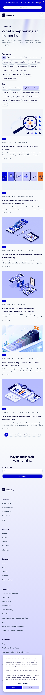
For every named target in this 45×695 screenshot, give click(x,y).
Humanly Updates (30, 100)
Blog (4, 66)
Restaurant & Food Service (12, 74)
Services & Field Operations (13, 626)
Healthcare (7, 62)
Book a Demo (7, 580)
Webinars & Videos (15, 58)
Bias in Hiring (33, 96)
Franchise (5, 597)
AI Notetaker (7, 512)
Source (4, 533)
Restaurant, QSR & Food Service (15, 618)
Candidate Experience (31, 92)
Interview (5, 550)
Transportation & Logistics (12, 630)
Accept (14, 687)
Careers (5, 572)
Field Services (21, 70)
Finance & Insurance (32, 58)
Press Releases (34, 62)
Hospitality (21, 96)
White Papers (22, 66)
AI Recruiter (6, 503)
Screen (4, 542)
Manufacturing (7, 610)
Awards (33, 66)
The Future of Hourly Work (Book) (15, 652)
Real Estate (6, 614)
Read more (22, 7)
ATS (3, 520)
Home (4, 563)
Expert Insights (20, 62)
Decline (31, 687)
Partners (5, 576)
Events (28, 74)
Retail (12, 66)
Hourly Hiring (15, 100)
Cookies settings (22, 683)
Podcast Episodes (9, 78)
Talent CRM (6, 516)
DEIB (4, 104)
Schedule (5, 546)
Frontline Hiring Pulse (10, 648)
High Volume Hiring (31, 88)
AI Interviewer (7, 508)
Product (6, 96)
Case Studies (7, 70)
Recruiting (15, 92)
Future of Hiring (14, 88)
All (4, 58)
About (4, 567)
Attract (4, 537)
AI (13, 96)
